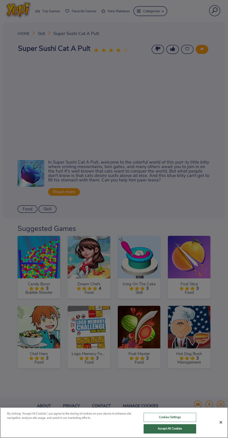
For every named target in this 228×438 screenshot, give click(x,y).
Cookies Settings (170, 417)
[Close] (221, 422)
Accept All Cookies (170, 428)
